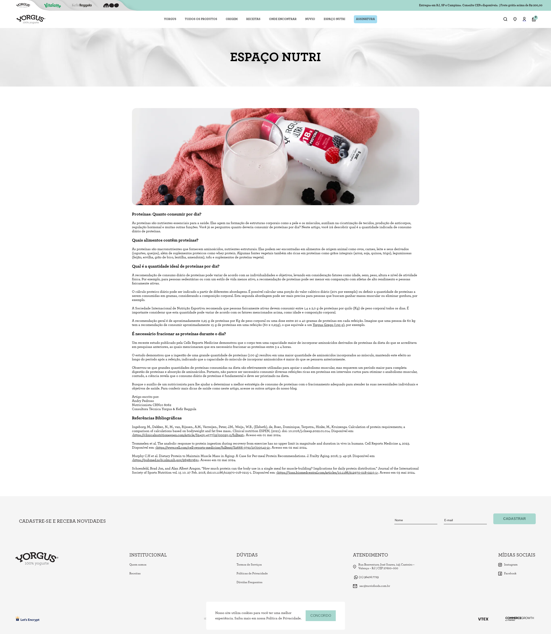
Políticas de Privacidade (252, 573)
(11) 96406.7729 (369, 577)
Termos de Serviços (249, 564)
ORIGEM (232, 19)
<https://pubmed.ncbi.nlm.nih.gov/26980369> (165, 460)
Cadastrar (514, 519)
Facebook (510, 573)
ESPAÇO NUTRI (334, 19)
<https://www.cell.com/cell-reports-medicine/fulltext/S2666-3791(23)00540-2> (212, 447)
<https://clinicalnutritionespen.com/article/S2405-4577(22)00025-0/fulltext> (188, 435)
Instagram (511, 564)
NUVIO (310, 19)
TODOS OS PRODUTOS (201, 19)
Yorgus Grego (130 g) (329, 325)
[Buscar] (505, 19)
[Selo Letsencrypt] (27, 618)
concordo (320, 615)
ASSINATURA (365, 19)
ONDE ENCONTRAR (283, 19)
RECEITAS (253, 19)
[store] (515, 19)
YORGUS (170, 19)
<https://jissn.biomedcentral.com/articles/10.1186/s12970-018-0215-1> (327, 472)
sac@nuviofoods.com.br (374, 585)
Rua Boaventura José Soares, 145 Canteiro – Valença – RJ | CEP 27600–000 (386, 566)
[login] (524, 19)
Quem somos (137, 564)
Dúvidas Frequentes (249, 582)
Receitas (135, 573)
